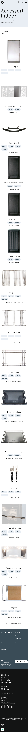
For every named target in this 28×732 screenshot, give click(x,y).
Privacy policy (6, 661)
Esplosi (3, 700)
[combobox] (21, 638)
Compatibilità (4, 31)
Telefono (17, 642)
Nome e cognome (5, 635)
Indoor (4, 686)
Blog (3, 677)
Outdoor (5, 689)
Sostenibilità (7, 682)
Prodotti (3, 7)
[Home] (6, 2)
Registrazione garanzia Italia (8, 703)
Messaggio (4, 649)
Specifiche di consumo (7, 705)
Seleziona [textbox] (18, 638)
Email (2, 642)
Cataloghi (3, 697)
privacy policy (7, 665)
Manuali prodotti (5, 702)
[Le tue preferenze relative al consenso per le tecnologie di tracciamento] (2, 729)
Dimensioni (4, 699)
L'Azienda (5, 680)
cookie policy (19, 719)
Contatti (5, 675)
